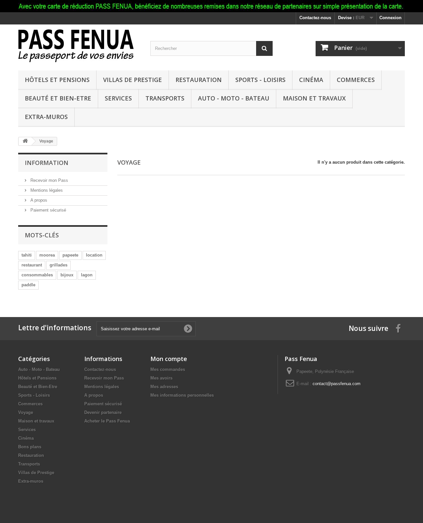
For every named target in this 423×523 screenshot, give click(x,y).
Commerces (356, 80)
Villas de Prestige (132, 80)
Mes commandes (167, 369)
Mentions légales (46, 190)
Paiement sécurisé (47, 210)
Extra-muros (46, 117)
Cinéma (311, 80)
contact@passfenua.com (337, 383)
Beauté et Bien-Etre (58, 98)
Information (46, 163)
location (94, 255)
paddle (28, 284)
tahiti (26, 255)
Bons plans (29, 446)
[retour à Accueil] (25, 141)
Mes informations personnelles (182, 395)
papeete (70, 255)
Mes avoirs (161, 378)
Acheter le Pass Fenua (107, 421)
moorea (47, 255)
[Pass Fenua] (79, 45)
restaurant (31, 264)
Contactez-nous (315, 17)
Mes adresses (164, 386)
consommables (37, 274)
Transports (164, 98)
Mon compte (168, 359)
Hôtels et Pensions (57, 80)
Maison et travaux (314, 98)
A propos (38, 200)
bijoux (66, 274)
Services (118, 98)
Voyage (25, 412)
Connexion (390, 17)
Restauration (198, 80)
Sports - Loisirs (260, 80)
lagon (87, 274)
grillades (58, 264)
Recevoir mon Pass (48, 180)
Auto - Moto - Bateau (233, 98)
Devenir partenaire (103, 412)
